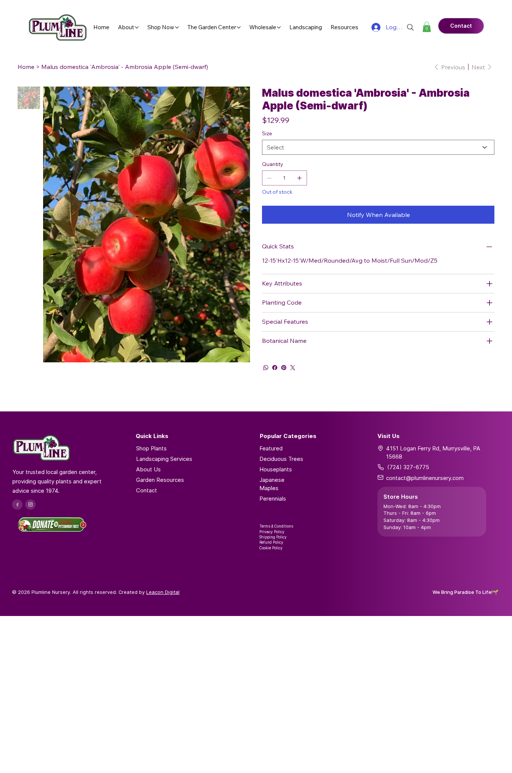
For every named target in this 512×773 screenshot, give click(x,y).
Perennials (272, 498)
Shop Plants (151, 448)
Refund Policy (271, 542)
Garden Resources (160, 479)
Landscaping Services (164, 458)
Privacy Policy (271, 531)
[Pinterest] (283, 367)
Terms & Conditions (276, 526)
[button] (426, 27)
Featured (271, 448)
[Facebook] (274, 367)
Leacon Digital (163, 592)
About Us (148, 469)
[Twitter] (292, 367)
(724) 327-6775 (408, 467)
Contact (146, 490)
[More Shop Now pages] (177, 27)
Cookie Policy (271, 548)
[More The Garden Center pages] (239, 27)
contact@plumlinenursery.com (425, 477)
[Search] (410, 27)
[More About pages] (137, 27)
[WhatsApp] (265, 367)
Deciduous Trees (281, 458)
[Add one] (299, 177)
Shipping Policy (273, 537)
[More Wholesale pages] (279, 27)
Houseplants (275, 469)
